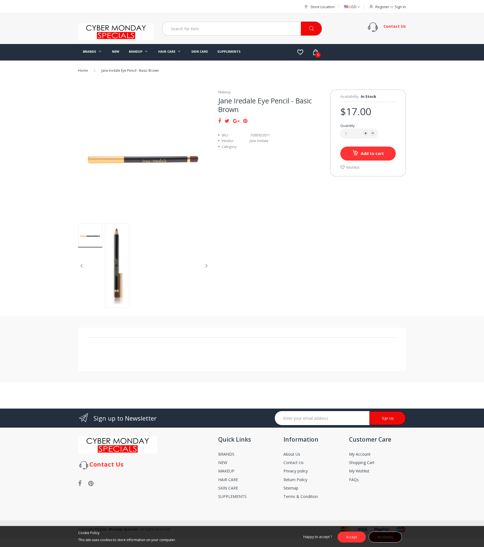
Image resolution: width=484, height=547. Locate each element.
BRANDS (226, 454)
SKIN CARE (228, 488)
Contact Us (293, 462)
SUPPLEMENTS (232, 496)
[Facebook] (219, 121)
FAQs (354, 479)
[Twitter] (227, 121)
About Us (291, 454)
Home (83, 70)
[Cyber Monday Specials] (116, 38)
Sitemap (290, 488)
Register (382, 6)
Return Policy (295, 479)
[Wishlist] (300, 52)
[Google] (236, 121)
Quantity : (348, 125)
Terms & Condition (300, 496)
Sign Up (388, 418)
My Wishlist (359, 471)
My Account (360, 454)
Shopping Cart (361, 462)
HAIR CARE (228, 479)
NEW (222, 462)
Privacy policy (295, 471)
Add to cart (372, 153)
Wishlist (352, 167)
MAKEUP (226, 471)
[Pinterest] (245, 121)
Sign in (400, 6)
